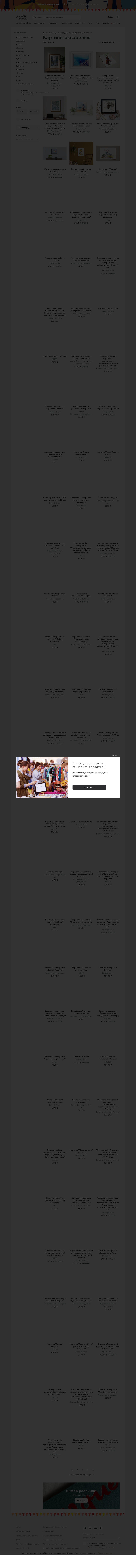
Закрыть (114, 755)
